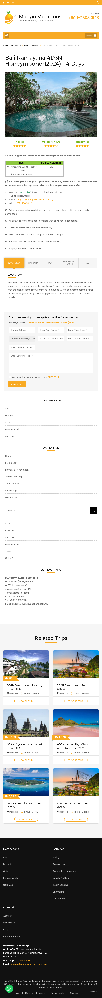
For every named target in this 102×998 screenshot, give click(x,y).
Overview (14, 263)
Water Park (11, 497)
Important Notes (69, 263)
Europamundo (12, 429)
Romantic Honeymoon (17, 469)
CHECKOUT (53, 377)
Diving (8, 456)
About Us (8, 915)
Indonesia (10, 530)
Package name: (18, 322)
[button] (14, 104)
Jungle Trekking (13, 476)
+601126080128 (23, 960)
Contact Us (9, 922)
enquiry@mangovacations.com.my (35, 199)
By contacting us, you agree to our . (35, 377)
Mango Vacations (40, 16)
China (8, 422)
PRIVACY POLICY (11, 936)
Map (87, 262)
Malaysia (9, 415)
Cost (51, 262)
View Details (26, 701)
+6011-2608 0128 (23, 203)
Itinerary (32, 262)
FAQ (5, 929)
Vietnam (9, 551)
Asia (7, 408)
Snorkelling (11, 490)
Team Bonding (12, 483)
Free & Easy (11, 462)
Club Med (10, 436)
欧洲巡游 (9, 558)
